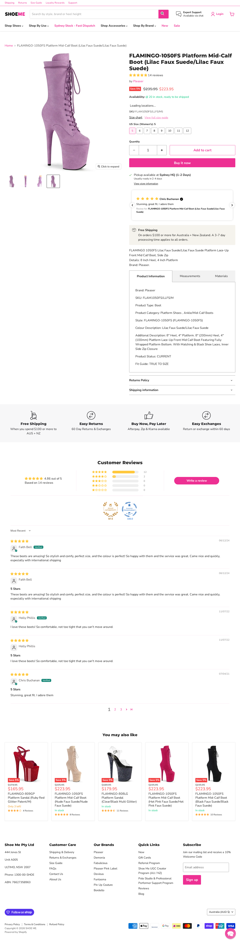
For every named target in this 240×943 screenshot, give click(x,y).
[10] (170, 135)
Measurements (190, 276)
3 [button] (121, 709)
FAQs (52, 868)
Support (72, 3)
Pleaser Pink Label (105, 868)
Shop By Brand (143, 26)
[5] (132, 135)
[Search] (163, 14)
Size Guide (36, 3)
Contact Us (56, 874)
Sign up (192, 879)
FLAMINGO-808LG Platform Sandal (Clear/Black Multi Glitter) (119, 798)
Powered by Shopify (16, 932)
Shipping (9, 3)
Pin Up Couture (103, 885)
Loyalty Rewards (55, 3)
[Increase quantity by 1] (162, 150)
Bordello (99, 890)
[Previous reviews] (132, 205)
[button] (11, 181)
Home (9, 45)
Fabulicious (100, 863)
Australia (219, 912)
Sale (177, 26)
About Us (55, 879)
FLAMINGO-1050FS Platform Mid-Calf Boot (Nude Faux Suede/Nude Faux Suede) (71, 800)
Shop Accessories (113, 26)
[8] (154, 135)
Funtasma (100, 879)
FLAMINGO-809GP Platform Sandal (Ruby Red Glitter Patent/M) (26, 798)
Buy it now (182, 163)
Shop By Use (38, 26)
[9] (162, 135)
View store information (146, 183)
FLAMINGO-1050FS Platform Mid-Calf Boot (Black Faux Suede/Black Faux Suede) (211, 800)
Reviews (143, 888)
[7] (147, 135)
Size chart (135, 117)
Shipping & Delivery (61, 852)
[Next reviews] (232, 205)
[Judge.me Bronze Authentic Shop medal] (110, 509)
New (165, 26)
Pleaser (138, 81)
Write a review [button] (197, 481)
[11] (179, 135)
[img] (19, 541)
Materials (221, 276)
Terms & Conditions (34, 924)
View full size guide (156, 117)
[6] (140, 135)
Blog (141, 894)
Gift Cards (144, 857)
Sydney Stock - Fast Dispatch (74, 26)
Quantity (134, 141)
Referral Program (149, 863)
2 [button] (115, 709)
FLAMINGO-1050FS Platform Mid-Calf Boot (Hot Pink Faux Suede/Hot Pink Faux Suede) (166, 800)
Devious (99, 874)
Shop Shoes (13, 26)
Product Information (151, 276)
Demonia (99, 857)
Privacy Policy (12, 924)
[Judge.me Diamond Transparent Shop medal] (129, 509)
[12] (187, 135)
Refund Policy (56, 924)
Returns (22, 3)
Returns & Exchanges (62, 857)
